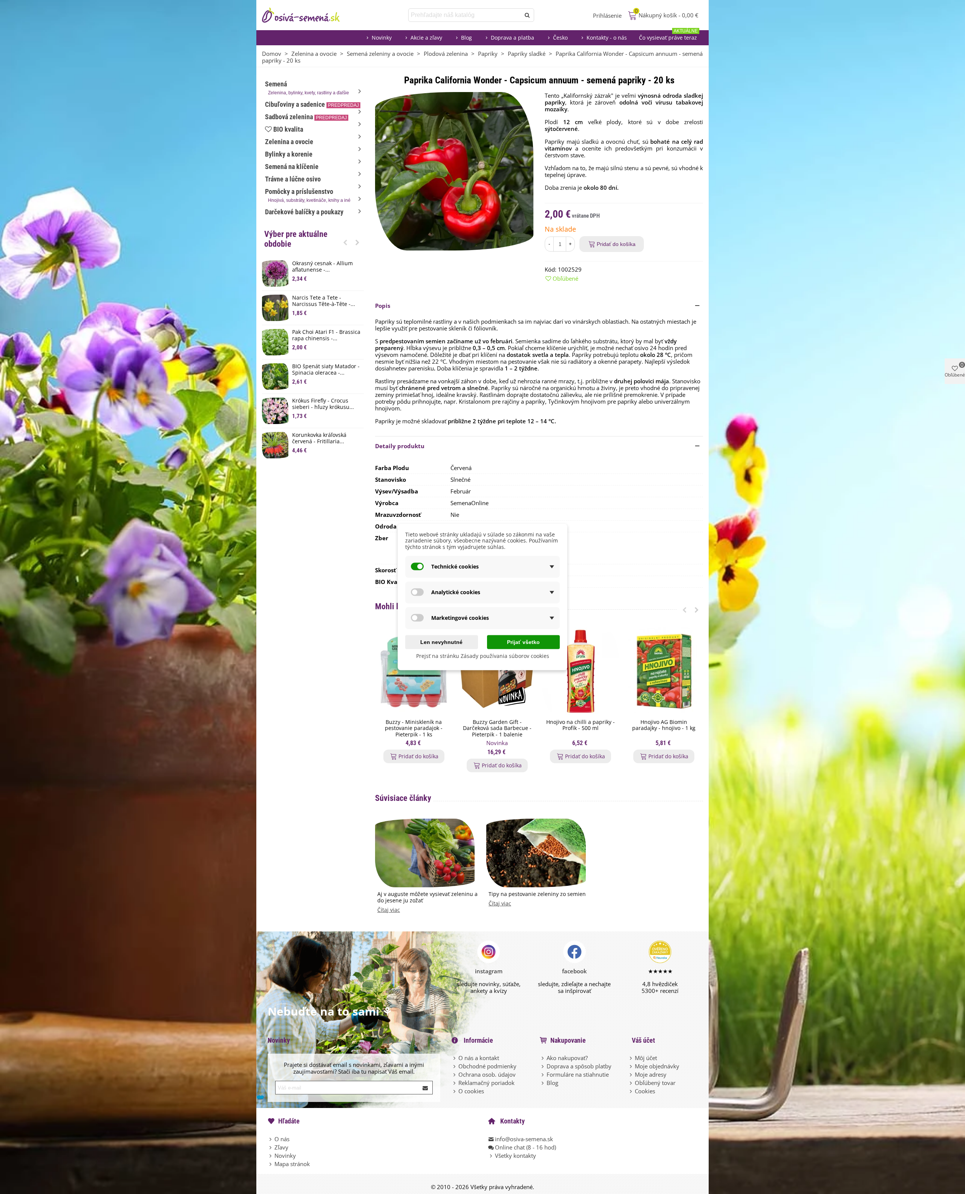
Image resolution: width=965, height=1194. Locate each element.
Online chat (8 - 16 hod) (525, 1147)
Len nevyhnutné (441, 642)
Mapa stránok (292, 1164)
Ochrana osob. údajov (487, 1074)
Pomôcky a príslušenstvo (308, 195)
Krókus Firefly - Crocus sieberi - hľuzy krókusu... (323, 404)
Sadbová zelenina (306, 117)
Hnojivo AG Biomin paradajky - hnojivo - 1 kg (663, 725)
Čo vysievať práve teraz (668, 35)
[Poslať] (527, 15)
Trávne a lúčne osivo (293, 179)
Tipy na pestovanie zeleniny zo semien (537, 894)
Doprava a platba (512, 37)
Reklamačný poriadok (486, 1082)
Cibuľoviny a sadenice (312, 104)
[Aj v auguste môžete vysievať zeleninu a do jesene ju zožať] (425, 852)
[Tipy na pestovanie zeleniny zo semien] (536, 852)
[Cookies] (631, 1091)
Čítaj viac (388, 910)
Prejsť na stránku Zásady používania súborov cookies (482, 655)
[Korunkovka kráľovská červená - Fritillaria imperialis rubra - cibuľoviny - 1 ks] (275, 445)
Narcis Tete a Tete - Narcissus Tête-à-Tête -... (323, 301)
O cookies (471, 1091)
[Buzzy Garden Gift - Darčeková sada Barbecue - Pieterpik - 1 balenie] (497, 671)
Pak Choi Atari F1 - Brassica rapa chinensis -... (326, 335)
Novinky (382, 37)
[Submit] (425, 1087)
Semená (307, 87)
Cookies (645, 1091)
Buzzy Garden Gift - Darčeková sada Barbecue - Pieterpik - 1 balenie (497, 728)
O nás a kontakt (478, 1058)
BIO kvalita (288, 129)
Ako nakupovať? (567, 1058)
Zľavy (281, 1147)
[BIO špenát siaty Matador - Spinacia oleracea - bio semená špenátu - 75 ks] (275, 376)
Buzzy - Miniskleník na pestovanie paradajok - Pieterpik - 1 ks (414, 728)
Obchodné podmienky (487, 1066)
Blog (466, 37)
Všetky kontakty (515, 1155)
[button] (345, 242)
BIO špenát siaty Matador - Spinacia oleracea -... (326, 369)
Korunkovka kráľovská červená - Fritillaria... (319, 438)
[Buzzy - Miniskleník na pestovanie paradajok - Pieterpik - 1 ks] (413, 671)
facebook (574, 971)
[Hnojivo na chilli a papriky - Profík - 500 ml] (580, 671)
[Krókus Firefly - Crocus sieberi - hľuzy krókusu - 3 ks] (275, 411)
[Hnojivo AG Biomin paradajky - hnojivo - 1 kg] (663, 671)
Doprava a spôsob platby (579, 1066)
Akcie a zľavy (426, 37)
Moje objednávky (657, 1066)
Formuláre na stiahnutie (578, 1074)
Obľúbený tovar (655, 1082)
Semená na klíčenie (292, 167)
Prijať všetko (523, 642)
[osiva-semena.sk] (307, 15)
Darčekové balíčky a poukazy (304, 212)
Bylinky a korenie (288, 154)
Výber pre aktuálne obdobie (296, 239)
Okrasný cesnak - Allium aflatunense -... (322, 266)
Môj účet (646, 1058)
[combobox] (465, 15)
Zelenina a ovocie (289, 142)
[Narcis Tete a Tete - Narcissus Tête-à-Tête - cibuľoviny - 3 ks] (275, 308)
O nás (282, 1139)
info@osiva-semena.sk (524, 1139)
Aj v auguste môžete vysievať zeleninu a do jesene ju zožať (427, 897)
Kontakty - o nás (607, 37)
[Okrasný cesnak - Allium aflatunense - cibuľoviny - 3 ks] (275, 273)
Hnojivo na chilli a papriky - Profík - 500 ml (580, 725)
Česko (560, 37)
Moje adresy (650, 1074)
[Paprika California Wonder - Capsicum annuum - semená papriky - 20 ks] (454, 170)
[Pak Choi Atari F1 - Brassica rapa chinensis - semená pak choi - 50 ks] (275, 342)
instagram (488, 971)
